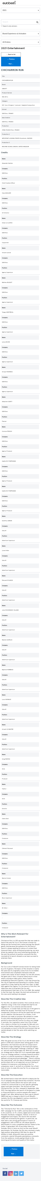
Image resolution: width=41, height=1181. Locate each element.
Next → (11, 64)
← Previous (11, 59)
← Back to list (10, 54)
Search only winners (10, 26)
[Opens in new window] (5, 1173)
